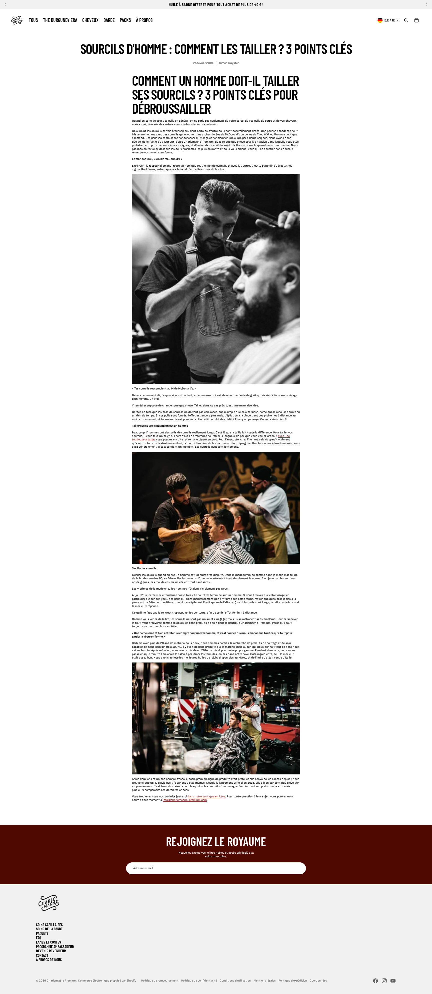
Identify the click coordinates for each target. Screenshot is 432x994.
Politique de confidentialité (199, 981)
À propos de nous (49, 959)
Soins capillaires (49, 924)
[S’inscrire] (300, 868)
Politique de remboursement (159, 981)
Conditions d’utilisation (235, 981)
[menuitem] (33, 20)
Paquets (42, 933)
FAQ (38, 937)
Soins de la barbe (49, 928)
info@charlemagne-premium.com (185, 800)
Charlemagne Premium (61, 981)
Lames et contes (48, 942)
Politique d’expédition (292, 981)
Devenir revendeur (51, 950)
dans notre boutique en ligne (206, 796)
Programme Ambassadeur (55, 946)
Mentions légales (265, 981)
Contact (42, 955)
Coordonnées (318, 981)
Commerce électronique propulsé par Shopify (107, 981)
